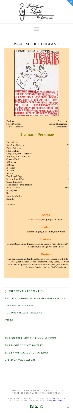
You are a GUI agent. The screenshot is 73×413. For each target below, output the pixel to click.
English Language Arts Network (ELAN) (35, 298)
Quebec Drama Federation (25, 291)
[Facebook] (31, 406)
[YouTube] (36, 406)
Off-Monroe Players (20, 359)
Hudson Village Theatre (23, 312)
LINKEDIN (58, 400)
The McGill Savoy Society (24, 345)
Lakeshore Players (19, 305)
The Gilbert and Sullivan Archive (31, 338)
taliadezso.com (57, 398)
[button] (36, 29)
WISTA (9, 319)
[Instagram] (41, 406)
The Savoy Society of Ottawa (26, 352)
